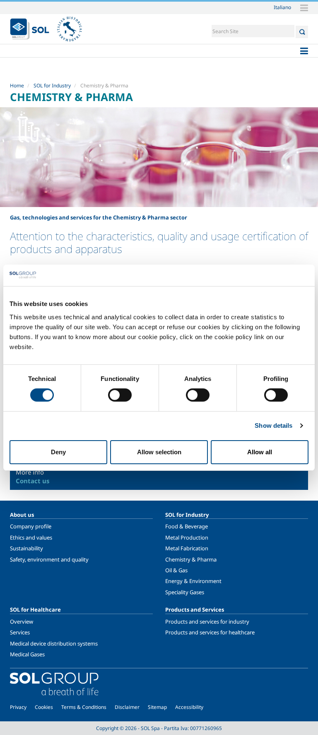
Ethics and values (31, 537)
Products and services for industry (207, 621)
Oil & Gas (176, 570)
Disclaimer (127, 707)
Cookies (44, 707)
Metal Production (186, 537)
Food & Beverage (186, 526)
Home (17, 85)
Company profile (30, 526)
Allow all (259, 451)
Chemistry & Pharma (191, 559)
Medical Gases (27, 654)
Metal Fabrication (186, 548)
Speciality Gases (184, 592)
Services (20, 632)
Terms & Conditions (83, 707)
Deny (58, 451)
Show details (273, 425)
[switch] (120, 395)
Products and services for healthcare (210, 632)
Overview (21, 621)
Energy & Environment (193, 581)
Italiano (282, 7)
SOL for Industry (52, 85)
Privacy (18, 707)
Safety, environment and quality (49, 559)
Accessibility (189, 707)
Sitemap (157, 707)
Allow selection (159, 451)
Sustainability (26, 548)
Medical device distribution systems (54, 643)
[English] (29, 29)
